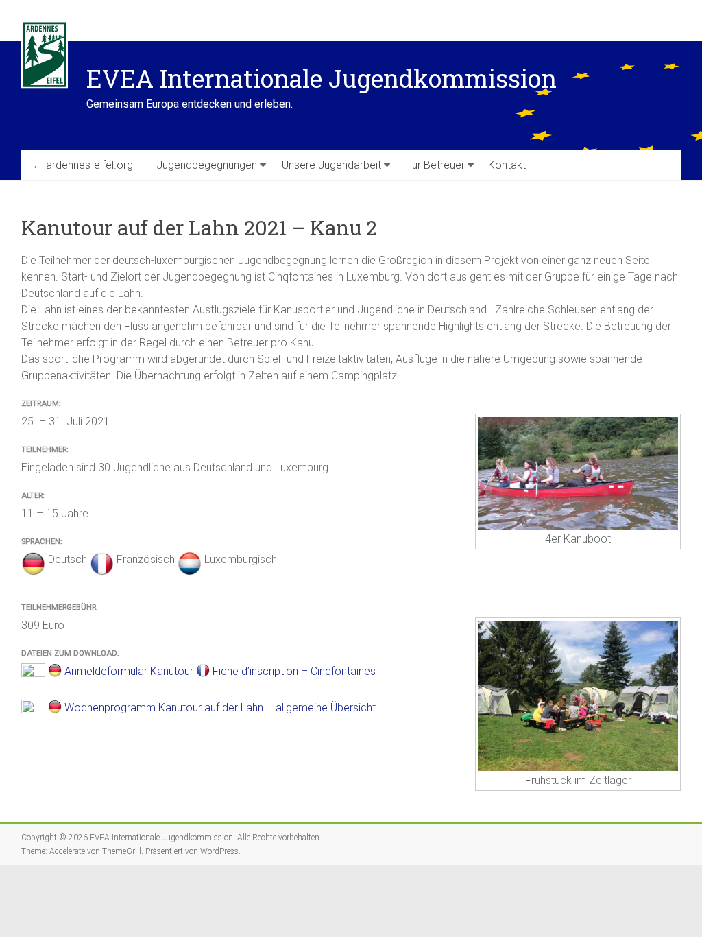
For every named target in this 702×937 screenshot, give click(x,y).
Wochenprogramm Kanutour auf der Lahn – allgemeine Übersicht (220, 707)
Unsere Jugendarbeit (331, 164)
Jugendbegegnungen (206, 164)
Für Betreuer (435, 164)
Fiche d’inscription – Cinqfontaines (294, 671)
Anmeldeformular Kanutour (128, 671)
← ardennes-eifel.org (82, 164)
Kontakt (507, 164)
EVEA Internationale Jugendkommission (321, 78)
